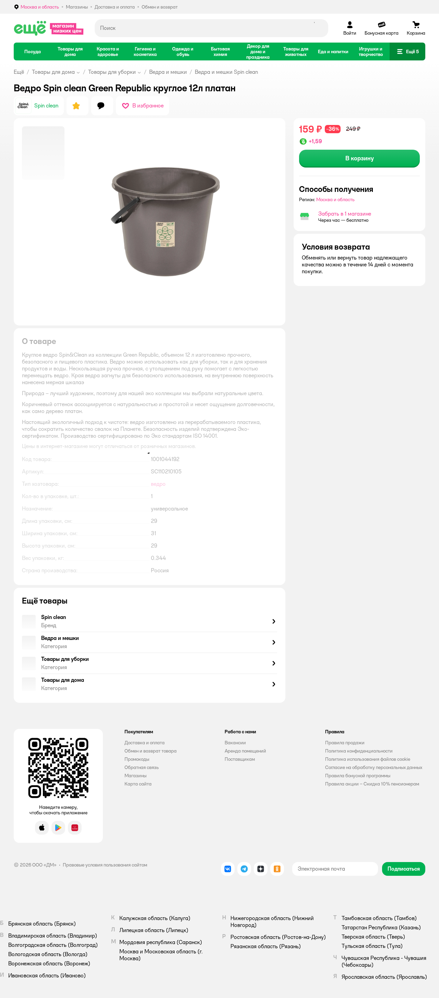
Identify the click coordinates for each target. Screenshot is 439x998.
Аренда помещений (245, 751)
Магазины (135, 775)
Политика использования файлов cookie (367, 759)
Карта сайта (138, 784)
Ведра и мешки (168, 72)
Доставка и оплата (144, 742)
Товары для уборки (112, 72)
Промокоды (136, 759)
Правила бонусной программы (357, 775)
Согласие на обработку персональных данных (373, 767)
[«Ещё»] (49, 28)
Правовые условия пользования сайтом (105, 865)
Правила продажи (345, 742)
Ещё (19, 72)
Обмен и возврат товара (150, 751)
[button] (407, 51)
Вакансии (235, 742)
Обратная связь (141, 767)
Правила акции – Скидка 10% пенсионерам (372, 784)
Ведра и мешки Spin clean (226, 72)
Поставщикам (240, 759)
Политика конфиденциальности (359, 751)
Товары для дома (53, 72)
